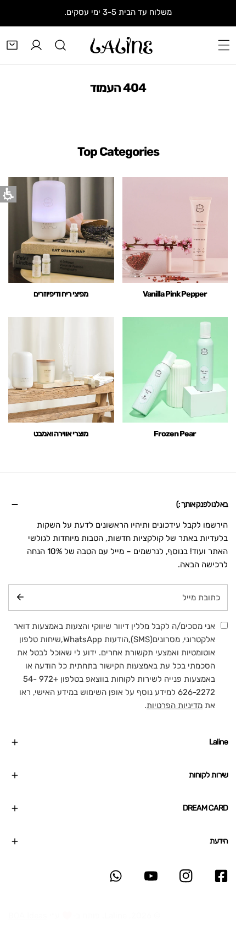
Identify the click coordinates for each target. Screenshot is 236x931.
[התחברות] (36, 45)
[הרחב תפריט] (224, 45)
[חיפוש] (60, 45)
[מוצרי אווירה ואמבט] (61, 370)
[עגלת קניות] (12, 45)
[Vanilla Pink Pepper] (175, 230)
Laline (115, 916)
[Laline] (121, 45)
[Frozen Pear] (175, 370)
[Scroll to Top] (216, 873)
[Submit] (20, 597)
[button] (118, 504)
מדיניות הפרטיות (175, 705)
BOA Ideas (27, 916)
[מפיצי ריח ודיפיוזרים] (61, 230)
